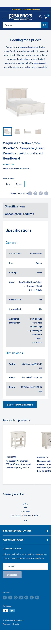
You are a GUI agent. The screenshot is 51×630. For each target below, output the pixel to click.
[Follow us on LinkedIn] (37, 597)
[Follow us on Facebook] (5, 597)
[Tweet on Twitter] (41, 193)
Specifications (15, 206)
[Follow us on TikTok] (32, 597)
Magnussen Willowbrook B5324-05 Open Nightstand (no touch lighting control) (18, 464)
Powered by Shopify (11, 624)
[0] (46, 17)
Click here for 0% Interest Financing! (25, 9)
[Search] (44, 25)
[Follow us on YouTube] (26, 597)
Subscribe (12, 574)
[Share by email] (46, 193)
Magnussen (8, 164)
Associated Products (19, 214)
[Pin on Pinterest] (35, 193)
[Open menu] (4, 17)
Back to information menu (20, 404)
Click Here (16, 515)
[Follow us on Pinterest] (21, 597)
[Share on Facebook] (30, 193)
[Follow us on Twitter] (10, 597)
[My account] (40, 16)
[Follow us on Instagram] (16, 597)
